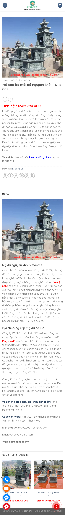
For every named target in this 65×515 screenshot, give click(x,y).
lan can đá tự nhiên (40, 157)
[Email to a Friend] (21, 175)
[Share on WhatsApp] (5, 175)
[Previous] (2, 483)
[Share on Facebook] (10, 175)
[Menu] (5, 5)
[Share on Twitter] (15, 175)
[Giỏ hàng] (60, 5)
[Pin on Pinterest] (26, 175)
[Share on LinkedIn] (32, 175)
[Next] (62, 483)
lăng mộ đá (8, 341)
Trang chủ (8, 80)
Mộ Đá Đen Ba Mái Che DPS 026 (16, 493)
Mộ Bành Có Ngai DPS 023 (48, 493)
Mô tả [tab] (5, 194)
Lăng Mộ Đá (24, 80)
